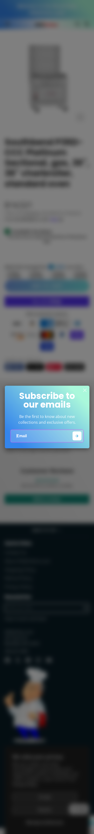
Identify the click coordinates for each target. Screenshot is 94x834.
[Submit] (77, 435)
